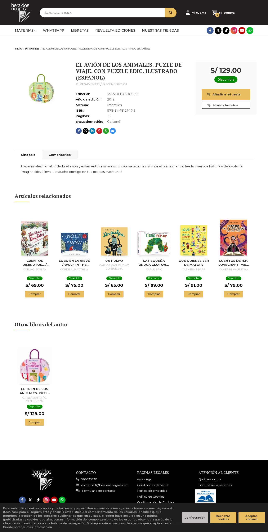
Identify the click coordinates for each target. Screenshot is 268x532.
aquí (56, 527)
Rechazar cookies (223, 517)
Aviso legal (144, 479)
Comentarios (60, 155)
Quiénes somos (209, 479)
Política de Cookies (150, 496)
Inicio (18, 48)
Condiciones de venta (152, 485)
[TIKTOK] (226, 30)
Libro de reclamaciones (215, 485)
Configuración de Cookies (155, 502)
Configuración (194, 517)
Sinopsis (28, 155)
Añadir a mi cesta (227, 94)
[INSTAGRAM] (234, 30)
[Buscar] (171, 12)
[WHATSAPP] (249, 30)
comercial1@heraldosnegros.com (104, 485)
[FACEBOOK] (210, 30)
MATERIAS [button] (24, 30)
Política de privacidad (152, 490)
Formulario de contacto (99, 490)
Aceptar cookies (251, 517)
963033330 (89, 479)
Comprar (34, 294)
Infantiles (32, 48)
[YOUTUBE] (241, 30)
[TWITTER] (218, 30)
